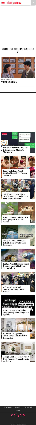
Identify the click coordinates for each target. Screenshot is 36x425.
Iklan (18, 410)
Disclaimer (18, 407)
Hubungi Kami (28, 407)
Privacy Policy (8, 407)
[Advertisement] (18, 25)
